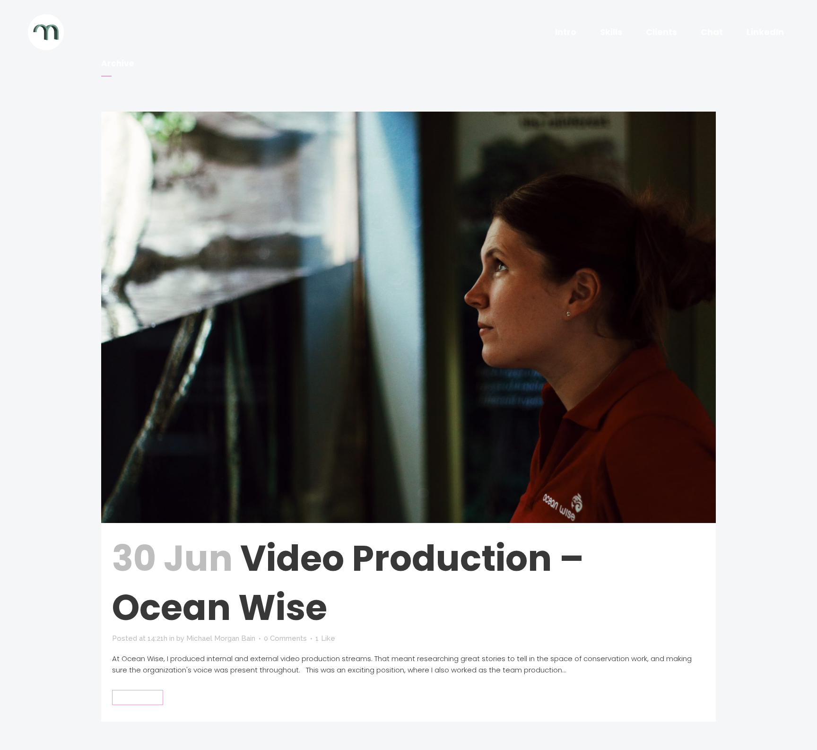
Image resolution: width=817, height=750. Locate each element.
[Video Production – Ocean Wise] (408, 317)
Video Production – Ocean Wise (348, 582)
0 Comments (285, 638)
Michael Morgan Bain (220, 638)
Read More (138, 697)
